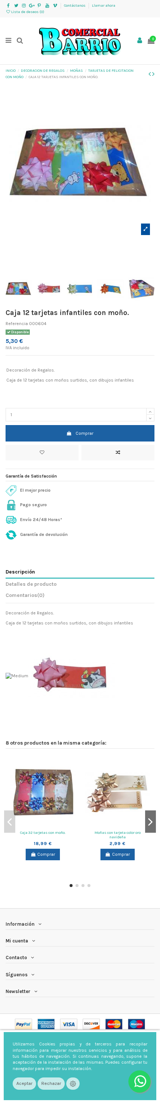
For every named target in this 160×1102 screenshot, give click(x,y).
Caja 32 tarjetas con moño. (42, 832)
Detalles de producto (31, 584)
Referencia (17, 323)
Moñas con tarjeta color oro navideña (118, 834)
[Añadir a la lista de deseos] (42, 452)
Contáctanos (75, 5)
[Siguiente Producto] (153, 74)
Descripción (20, 572)
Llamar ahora (103, 5)
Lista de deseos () (27, 12)
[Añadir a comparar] (117, 452)
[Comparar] (42, 824)
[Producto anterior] (150, 74)
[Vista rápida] (51, 824)
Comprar (84, 433)
